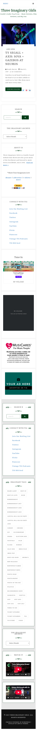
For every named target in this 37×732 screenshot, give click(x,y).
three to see (12, 608)
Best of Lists (12, 495)
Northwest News (13, 570)
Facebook (13, 213)
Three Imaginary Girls (18, 10)
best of (23, 491)
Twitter (12, 217)
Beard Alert (12, 491)
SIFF (8, 599)
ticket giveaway (13, 612)
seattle (22, 595)
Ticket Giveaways (13, 616)
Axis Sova (11, 49)
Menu (5, 3)
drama (9, 536)
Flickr (12, 230)
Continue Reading (13, 89)
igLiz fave (11, 549)
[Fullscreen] (29, 674)
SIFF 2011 (10, 603)
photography (12, 578)
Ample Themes (22, 723)
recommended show (15, 591)
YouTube (13, 226)
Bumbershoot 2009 (14, 512)
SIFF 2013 (21, 603)
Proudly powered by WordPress (18, 722)
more (18, 180)
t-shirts (27, 178)
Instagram (13, 222)
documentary (19, 532)
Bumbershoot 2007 (14, 503)
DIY (8, 532)
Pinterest (13, 234)
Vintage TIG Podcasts (18, 239)
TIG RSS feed (14, 243)
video (21, 620)
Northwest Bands (14, 566)
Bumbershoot (12, 499)
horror (19, 545)
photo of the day (14, 582)
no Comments (16, 72)
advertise (17, 178)
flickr (9, 545)
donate (9, 178)
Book (23, 495)
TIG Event (11, 620)
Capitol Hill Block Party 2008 (17, 522)
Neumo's (25, 557)
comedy (10, 528)
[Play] (8, 674)
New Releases (12, 561)
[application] (18, 669)
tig (25, 616)
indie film (23, 549)
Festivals (11, 540)
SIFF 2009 (17, 599)
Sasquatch (11, 595)
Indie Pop (11, 553)
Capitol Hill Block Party (17, 516)
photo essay (12, 574)
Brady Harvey (12, 69)
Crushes (20, 528)
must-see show (13, 557)
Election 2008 (21, 536)
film (20, 540)
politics (10, 587)
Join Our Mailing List (18, 209)
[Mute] (26, 674)
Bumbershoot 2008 (14, 508)
